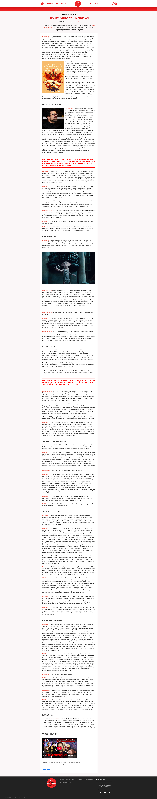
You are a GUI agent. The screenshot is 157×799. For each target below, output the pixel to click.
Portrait (69, 9)
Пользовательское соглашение (105, 785)
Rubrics (57, 3)
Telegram (48, 769)
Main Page (50, 3)
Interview (58, 9)
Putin (102, 9)
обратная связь (100, 779)
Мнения (80, 779)
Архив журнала (89, 779)
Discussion (52, 9)
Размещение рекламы (103, 784)
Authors (63, 3)
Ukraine (85, 9)
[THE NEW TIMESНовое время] (78, 4)
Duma (110, 9)
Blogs (80, 9)
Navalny (94, 9)
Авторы (68, 779)
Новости (74, 779)
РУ (113, 3)
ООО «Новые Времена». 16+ (65, 782)
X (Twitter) (44, 769)
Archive (96, 3)
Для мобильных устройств (104, 786)
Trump (98, 9)
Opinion (47, 9)
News (90, 3)
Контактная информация (104, 782)
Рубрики (61, 779)
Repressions (63, 9)
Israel (90, 9)
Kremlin (106, 9)
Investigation (75, 9)
